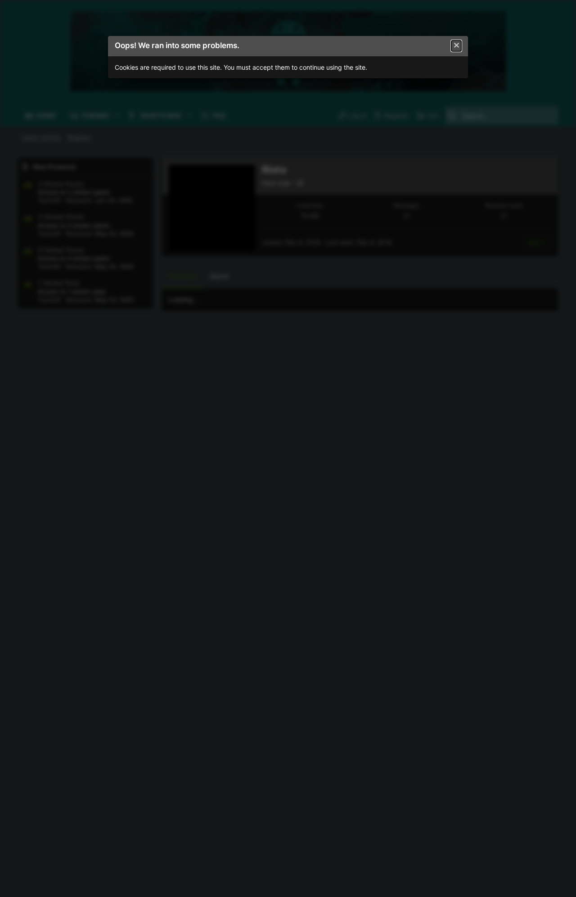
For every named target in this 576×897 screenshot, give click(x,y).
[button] (456, 45)
